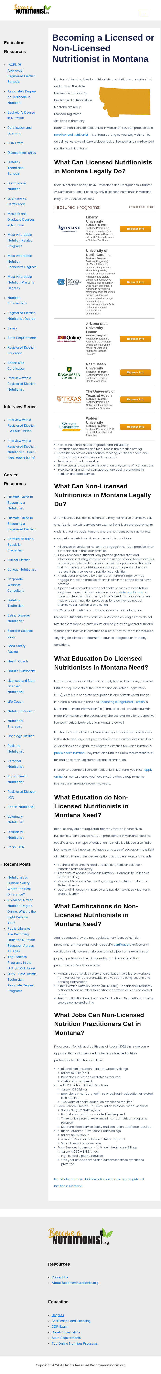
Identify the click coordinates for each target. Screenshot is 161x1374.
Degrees (58, 1315)
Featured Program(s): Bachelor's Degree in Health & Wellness (97, 378)
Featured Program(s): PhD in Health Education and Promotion (100, 432)
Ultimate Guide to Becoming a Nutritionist (20, 502)
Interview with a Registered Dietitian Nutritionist (21, 383)
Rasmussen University (96, 366)
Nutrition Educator (21, 711)
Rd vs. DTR (15, 847)
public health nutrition (69, 753)
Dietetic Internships (21, 153)
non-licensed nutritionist (71, 135)
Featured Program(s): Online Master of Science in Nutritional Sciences (99, 405)
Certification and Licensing (71, 1321)
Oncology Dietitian (20, 736)
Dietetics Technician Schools (15, 167)
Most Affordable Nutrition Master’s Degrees (20, 282)
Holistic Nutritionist (21, 671)
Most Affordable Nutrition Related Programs (19, 240)
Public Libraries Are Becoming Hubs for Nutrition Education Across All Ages (21, 939)
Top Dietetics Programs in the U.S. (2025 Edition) (21, 962)
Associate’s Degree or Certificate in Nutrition (21, 97)
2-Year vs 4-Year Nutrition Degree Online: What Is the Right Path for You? (21, 911)
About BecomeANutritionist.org (75, 1283)
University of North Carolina (98, 253)
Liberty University (94, 219)
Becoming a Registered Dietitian (122, 702)
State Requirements (22, 338)
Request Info (135, 228)
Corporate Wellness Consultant (15, 584)
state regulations (131, 592)
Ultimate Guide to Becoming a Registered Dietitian (21, 523)
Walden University (94, 420)
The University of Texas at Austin (100, 393)
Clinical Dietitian (18, 560)
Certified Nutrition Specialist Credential (20, 544)
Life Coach (15, 701)
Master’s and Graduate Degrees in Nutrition (21, 219)
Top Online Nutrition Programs (75, 1343)
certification (122, 945)
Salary (12, 328)
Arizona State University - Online (97, 328)
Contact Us (60, 1277)
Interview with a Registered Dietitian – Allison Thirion (21, 425)
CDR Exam (15, 143)
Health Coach (17, 661)
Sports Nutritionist (21, 807)
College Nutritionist (21, 569)
